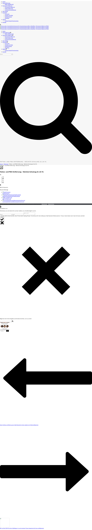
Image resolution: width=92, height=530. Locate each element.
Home (4, 1)
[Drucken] (0, 185)
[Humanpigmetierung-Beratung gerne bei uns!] (14, 200)
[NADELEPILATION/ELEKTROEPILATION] (12, 195)
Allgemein (6, 164)
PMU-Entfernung (9, 8)
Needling (7, 18)
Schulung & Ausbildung (10, 10)
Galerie (4, 19)
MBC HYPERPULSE (9, 4)
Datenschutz (51, 204)
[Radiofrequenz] (6, 192)
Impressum (44, 204)
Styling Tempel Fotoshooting (11, 21)
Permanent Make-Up (7, 6)
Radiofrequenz (8, 17)
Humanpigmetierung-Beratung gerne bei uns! (13, 201)
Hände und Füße (9, 15)
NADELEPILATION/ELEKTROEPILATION (11, 196)
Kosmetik (5, 12)
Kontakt (4, 22)
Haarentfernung (6, 3)
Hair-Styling (5, 11)
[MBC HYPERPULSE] (7, 197)
